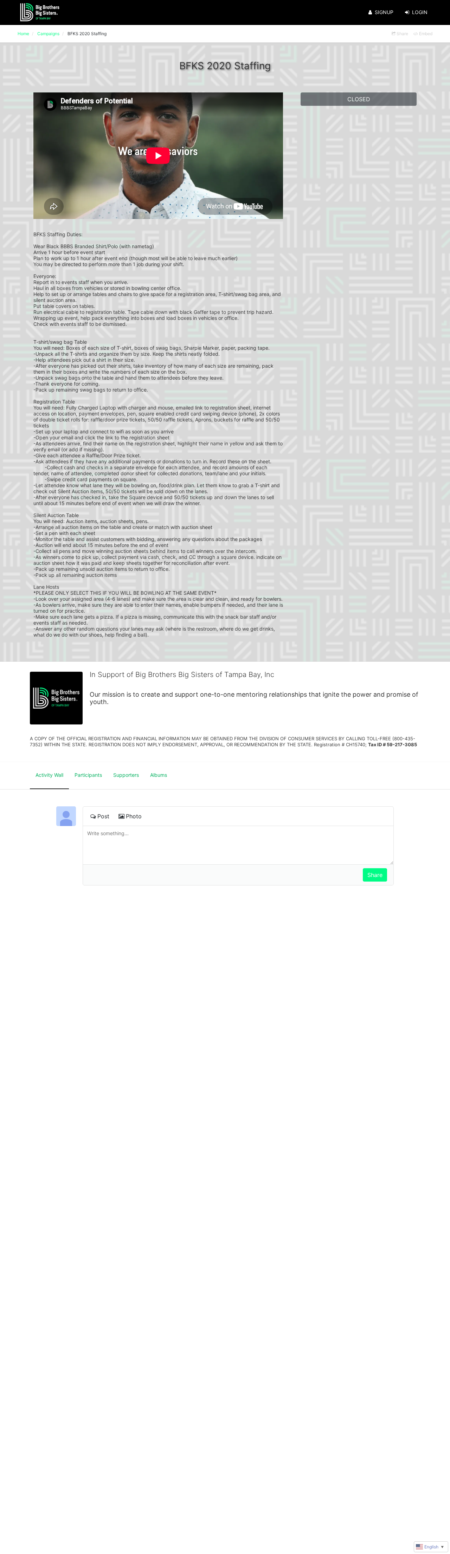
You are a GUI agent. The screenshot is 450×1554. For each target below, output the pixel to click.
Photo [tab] (134, 816)
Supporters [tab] (126, 775)
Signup (384, 12)
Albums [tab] (158, 775)
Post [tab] (103, 816)
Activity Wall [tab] (49, 775)
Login (420, 12)
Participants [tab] (88, 775)
